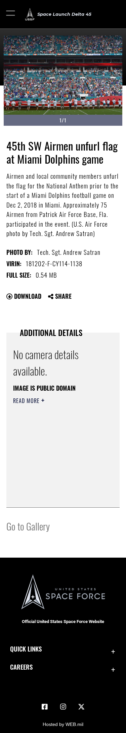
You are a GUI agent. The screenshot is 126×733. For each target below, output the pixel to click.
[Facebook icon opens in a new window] (45, 707)
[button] (11, 14)
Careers (21, 667)
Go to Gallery (28, 526)
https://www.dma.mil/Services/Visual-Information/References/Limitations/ (54, 485)
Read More (27, 401)
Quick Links (26, 649)
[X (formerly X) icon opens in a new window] (81, 707)
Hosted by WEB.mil (63, 724)
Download (26, 296)
